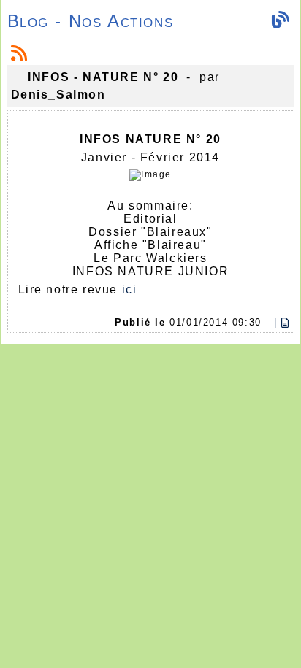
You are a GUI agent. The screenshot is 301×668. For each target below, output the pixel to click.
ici (129, 289)
